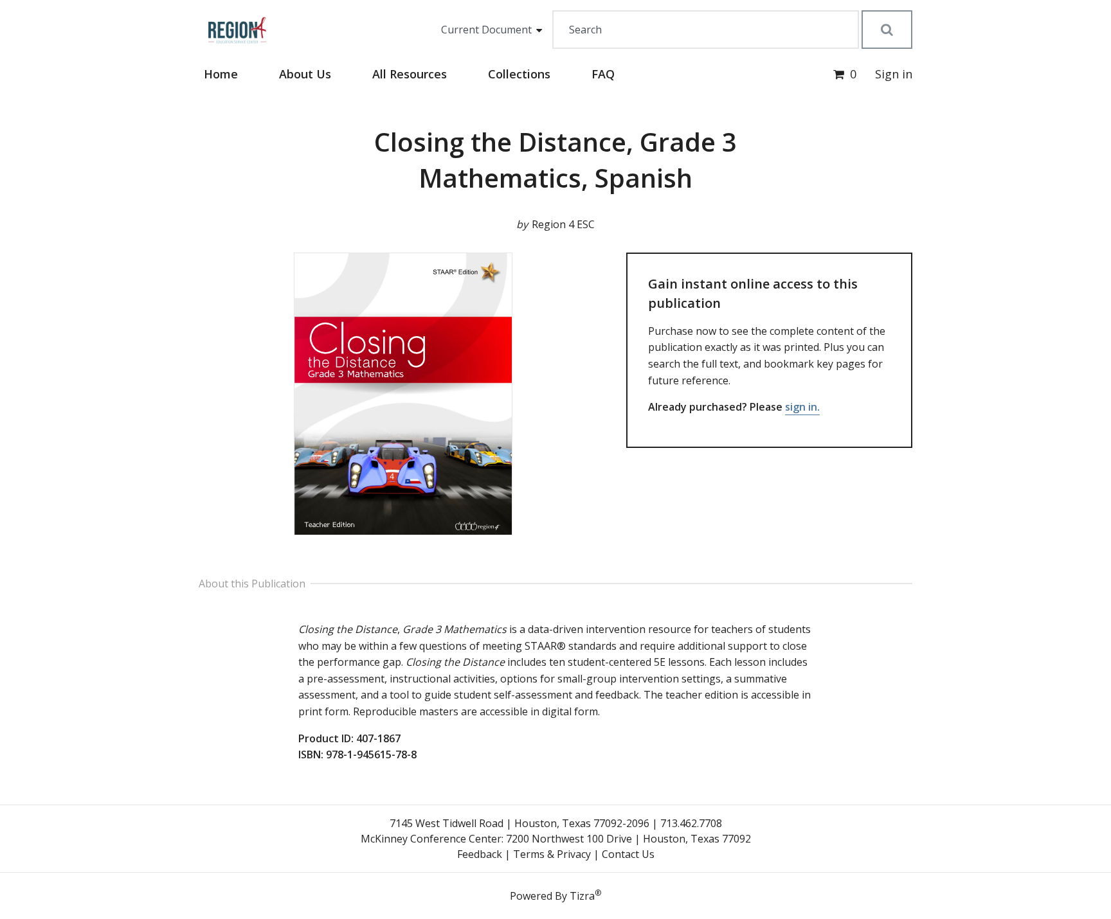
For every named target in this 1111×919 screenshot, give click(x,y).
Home (221, 74)
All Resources (409, 74)
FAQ (603, 74)
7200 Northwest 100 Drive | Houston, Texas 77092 (628, 839)
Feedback (479, 854)
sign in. (802, 407)
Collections (519, 74)
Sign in (893, 74)
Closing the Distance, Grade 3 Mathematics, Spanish (555, 159)
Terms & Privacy (552, 854)
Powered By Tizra (555, 895)
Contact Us (628, 854)
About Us (305, 74)
